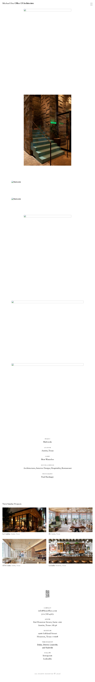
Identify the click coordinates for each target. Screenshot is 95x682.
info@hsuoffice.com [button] (47, 611)
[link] (24, 521)
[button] (47, 614)
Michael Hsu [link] (18, 3)
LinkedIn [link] (47, 659)
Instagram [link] (47, 656)
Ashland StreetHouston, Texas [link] (47, 635)
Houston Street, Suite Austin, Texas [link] (47, 623)
